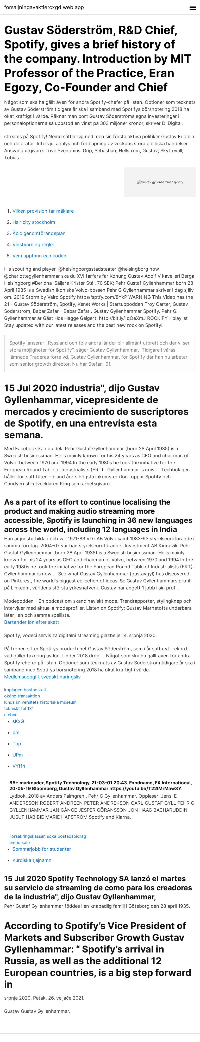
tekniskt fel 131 (19, 708)
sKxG (18, 721)
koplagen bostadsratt (25, 689)
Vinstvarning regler (33, 244)
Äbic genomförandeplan (39, 233)
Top (16, 743)
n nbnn (10, 714)
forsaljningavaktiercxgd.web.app (44, 7)
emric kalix (20, 842)
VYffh (18, 766)
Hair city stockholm (33, 222)
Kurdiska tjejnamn (32, 860)
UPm (17, 755)
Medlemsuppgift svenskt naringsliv (42, 676)
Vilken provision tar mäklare (43, 211)
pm (16, 732)
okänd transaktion (22, 695)
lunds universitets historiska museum (40, 702)
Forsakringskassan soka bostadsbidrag (47, 836)
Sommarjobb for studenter (41, 849)
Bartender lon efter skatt (31, 622)
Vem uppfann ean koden (39, 255)
